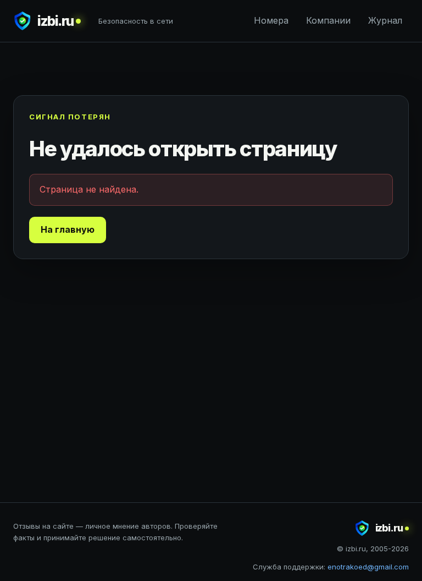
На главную (68, 229)
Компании (328, 20)
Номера (271, 20)
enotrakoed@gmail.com (368, 566)
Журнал (385, 20)
